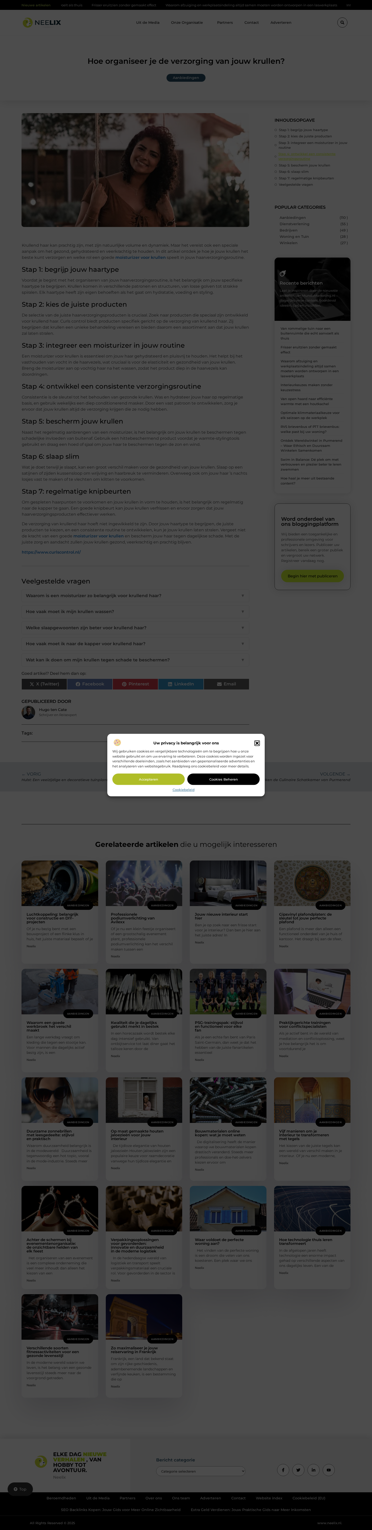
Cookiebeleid (184, 790)
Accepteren (148, 779)
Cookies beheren (223, 779)
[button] (257, 743)
